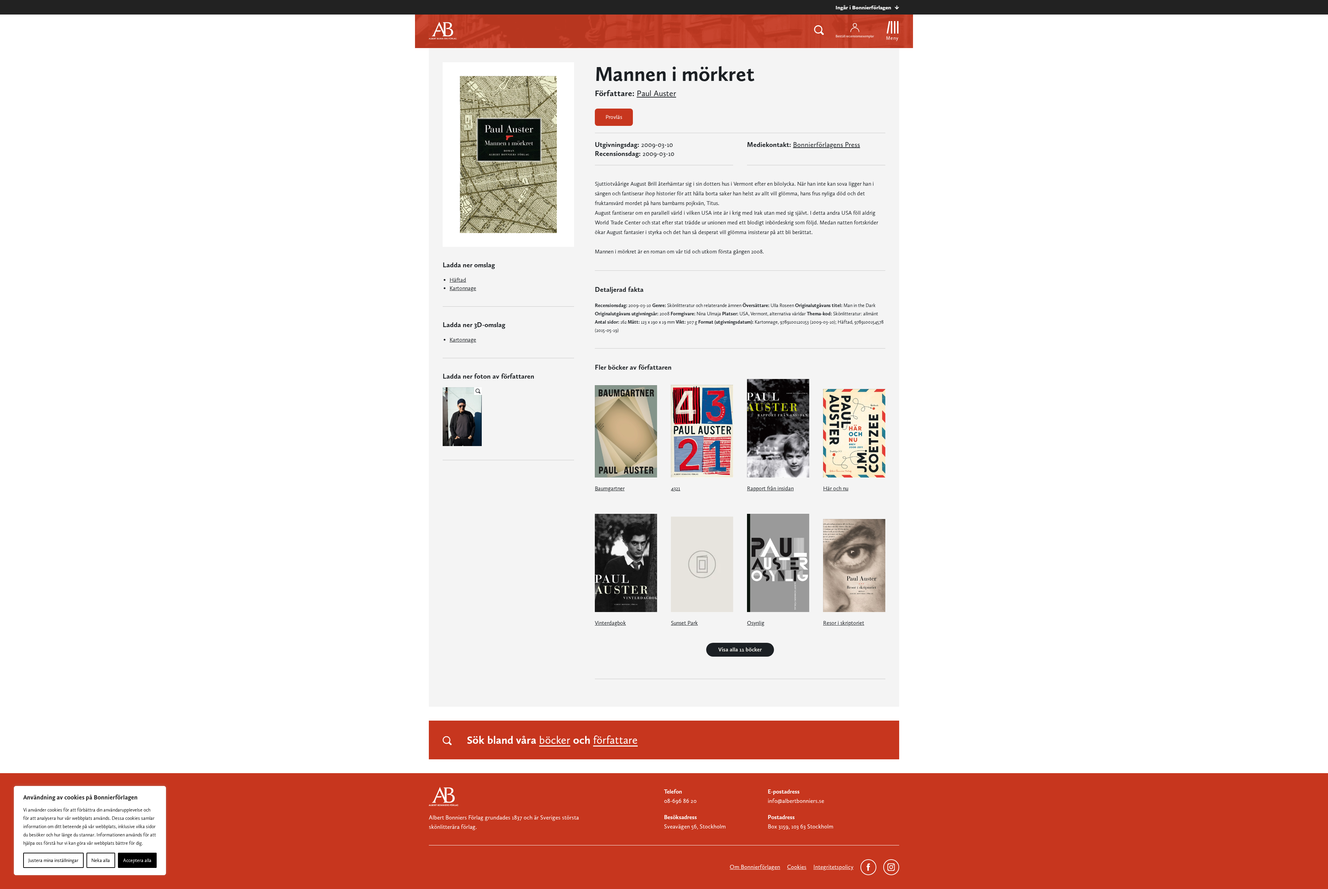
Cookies (796, 866)
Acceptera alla (137, 860)
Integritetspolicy (833, 866)
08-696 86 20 (680, 800)
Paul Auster (656, 93)
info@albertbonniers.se (796, 800)
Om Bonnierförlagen (755, 866)
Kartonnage (463, 288)
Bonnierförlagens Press (826, 144)
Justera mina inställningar (53, 860)
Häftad (458, 280)
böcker (554, 740)
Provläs (614, 117)
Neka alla (100, 860)
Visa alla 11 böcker (740, 649)
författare (615, 740)
